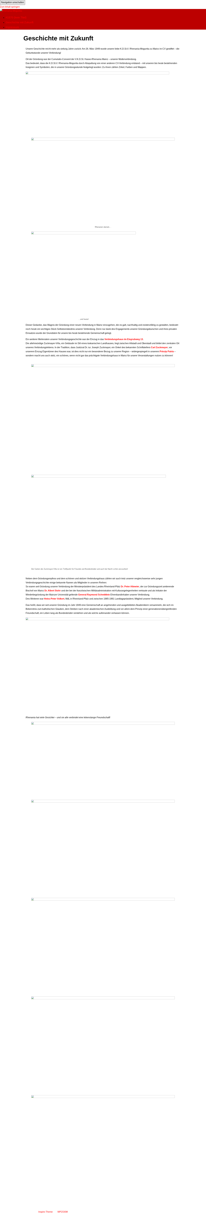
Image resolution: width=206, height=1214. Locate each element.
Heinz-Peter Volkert (54, 599)
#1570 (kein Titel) (16, 17)
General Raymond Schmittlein (94, 594)
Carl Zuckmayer (159, 347)
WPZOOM (62, 1212)
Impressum (12, 27)
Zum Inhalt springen (10, 7)
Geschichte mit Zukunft (19, 22)
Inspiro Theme (45, 1212)
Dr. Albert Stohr (52, 590)
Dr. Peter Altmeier (130, 586)
